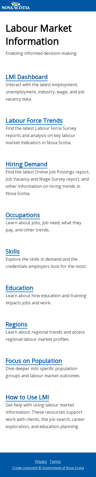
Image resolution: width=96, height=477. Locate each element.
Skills (13, 251)
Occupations (23, 215)
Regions (16, 324)
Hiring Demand (26, 164)
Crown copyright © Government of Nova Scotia (48, 468)
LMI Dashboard (27, 77)
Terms (55, 461)
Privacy (41, 461)
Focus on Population (34, 360)
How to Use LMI (27, 397)
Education (19, 288)
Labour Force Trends (34, 120)
